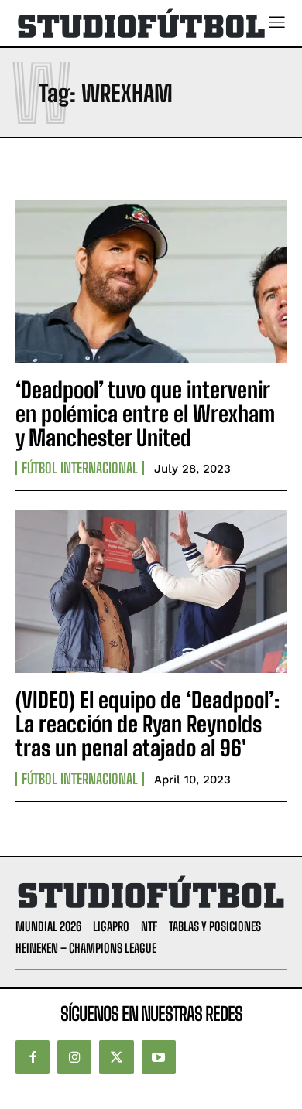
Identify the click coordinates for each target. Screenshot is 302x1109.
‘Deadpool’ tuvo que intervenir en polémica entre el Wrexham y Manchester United (145, 414)
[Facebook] (32, 1057)
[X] (116, 1057)
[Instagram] (74, 1057)
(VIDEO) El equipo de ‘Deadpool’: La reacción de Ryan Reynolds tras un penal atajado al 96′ (147, 724)
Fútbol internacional (80, 468)
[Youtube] (159, 1057)
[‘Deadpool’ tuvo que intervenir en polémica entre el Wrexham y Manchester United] (151, 281)
